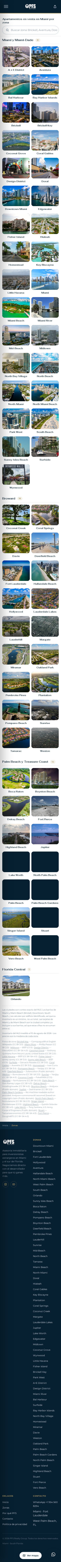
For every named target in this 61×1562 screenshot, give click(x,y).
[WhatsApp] (53, 1554)
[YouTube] (14, 1184)
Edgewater (39, 1338)
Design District (41, 1047)
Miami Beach (40, 1267)
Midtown (14, 1047)
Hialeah (37, 1283)
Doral (36, 1278)
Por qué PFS (9, 1513)
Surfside (13, 1062)
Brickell (37, 1151)
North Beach (40, 1256)
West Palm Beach (43, 1184)
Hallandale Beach (43, 1173)
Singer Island (37, 1101)
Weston (6, 1074)
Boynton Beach (39, 1086)
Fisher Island (45, 1056)
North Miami (40, 1272)
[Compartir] (55, 6)
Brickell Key (22, 1041)
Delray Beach (40, 1083)
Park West (39, 1377)
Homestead (38, 1065)
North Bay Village (43, 1416)
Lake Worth (20, 1107)
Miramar (38, 1427)
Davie (36, 1432)
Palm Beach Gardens (12, 1092)
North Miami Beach (44, 1179)
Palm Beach (48, 1080)
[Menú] (6, 6)
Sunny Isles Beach (37, 1059)
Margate (6, 1080)
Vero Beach (39, 1487)
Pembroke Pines (42, 1234)
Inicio (5, 1125)
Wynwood (39, 1355)
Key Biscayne (40, 1294)
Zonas (5, 1507)
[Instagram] (5, 1184)
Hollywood (39, 1162)
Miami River (30, 1044)
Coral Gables (40, 1289)
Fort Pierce (43, 1113)
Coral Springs (40, 1305)
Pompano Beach (26, 1068)
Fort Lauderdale (42, 1156)
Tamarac (38, 1261)
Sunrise (45, 1074)
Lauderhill (38, 1239)
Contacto (7, 1518)
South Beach (40, 1190)
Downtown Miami (43, 1145)
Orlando (37, 1195)
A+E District (40, 1383)
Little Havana (8, 1056)
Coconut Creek (25, 1077)
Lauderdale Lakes (43, 1322)
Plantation (39, 1300)
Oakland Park (40, 1443)
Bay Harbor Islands (43, 1410)
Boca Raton (39, 1206)
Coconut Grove (36, 1050)
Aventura (38, 1167)
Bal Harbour (40, 1399)
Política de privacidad (14, 1524)
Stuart (41, 1110)
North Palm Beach (44, 1098)
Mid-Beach (39, 1250)
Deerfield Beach (15, 1071)
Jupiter (22, 1089)
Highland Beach (31, 1104)
